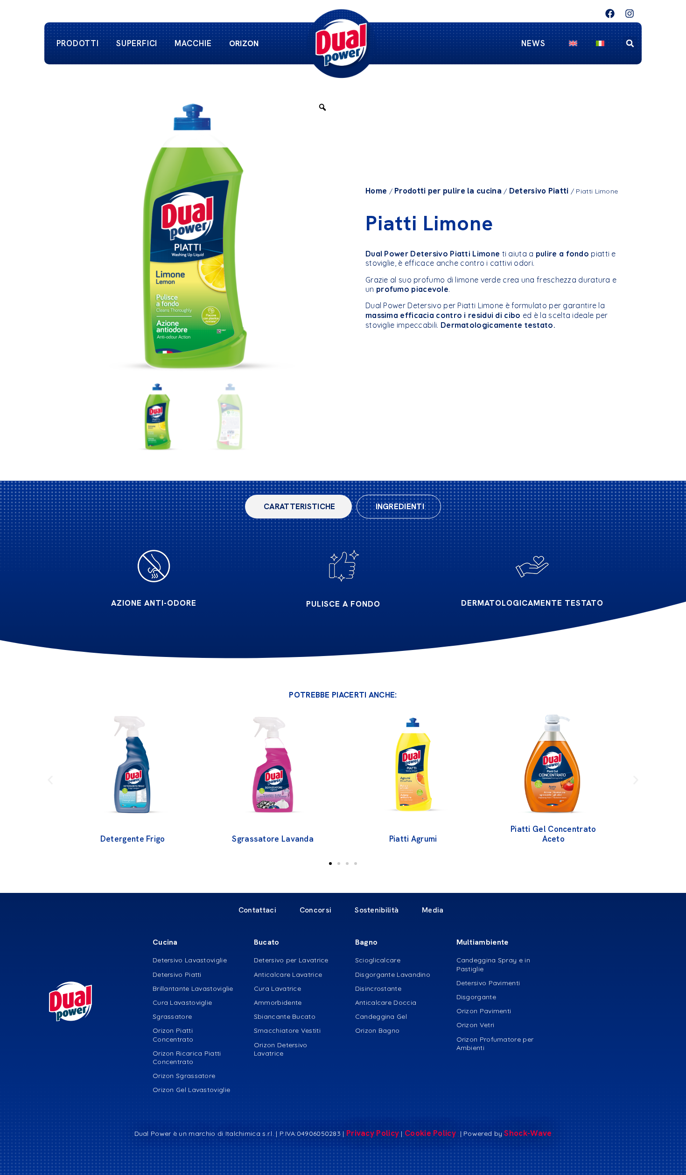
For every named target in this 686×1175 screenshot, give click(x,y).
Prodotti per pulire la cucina (448, 191)
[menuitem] (573, 43)
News (533, 43)
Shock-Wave (528, 1133)
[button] (630, 43)
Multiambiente (482, 942)
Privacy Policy (372, 1133)
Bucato (267, 942)
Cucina (165, 942)
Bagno (366, 942)
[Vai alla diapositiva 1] (330, 863)
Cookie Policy (431, 1133)
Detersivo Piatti (539, 191)
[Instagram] (629, 13)
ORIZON (244, 43)
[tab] (298, 506)
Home (376, 191)
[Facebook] (609, 13)
